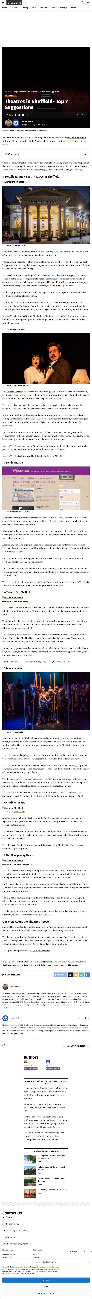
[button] (88, 1262)
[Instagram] (88, 1018)
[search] (82, 2)
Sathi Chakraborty (41, 950)
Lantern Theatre (22, 385)
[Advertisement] (46, 28)
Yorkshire (75, 965)
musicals (60, 286)
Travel (40, 1162)
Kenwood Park (42, 962)
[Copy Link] (81, 974)
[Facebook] (85, 1018)
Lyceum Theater (68, 962)
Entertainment (11, 96)
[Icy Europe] (14, 2)
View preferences (46, 1293)
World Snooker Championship (59, 965)
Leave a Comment (77, 1046)
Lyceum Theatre (20, 245)
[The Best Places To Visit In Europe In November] (30, 1181)
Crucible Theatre (19, 812)
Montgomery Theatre (50, 884)
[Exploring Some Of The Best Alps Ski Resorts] (30, 1170)
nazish (30, 121)
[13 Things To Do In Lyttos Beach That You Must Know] (30, 1159)
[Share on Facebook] (15, 115)
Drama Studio (18, 732)
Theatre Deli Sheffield (21, 601)
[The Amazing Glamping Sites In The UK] (30, 1193)
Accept (46, 1280)
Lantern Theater (54, 962)
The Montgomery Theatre (23, 864)
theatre (22, 163)
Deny (46, 1287)
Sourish (23, 121)
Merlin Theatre (24, 511)
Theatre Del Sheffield (19, 638)
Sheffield (5, 965)
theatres (15, 930)
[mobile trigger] (4, 2)
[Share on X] (19, 115)
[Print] (26, 115)
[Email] (23, 115)
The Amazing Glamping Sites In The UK (52, 1190)
